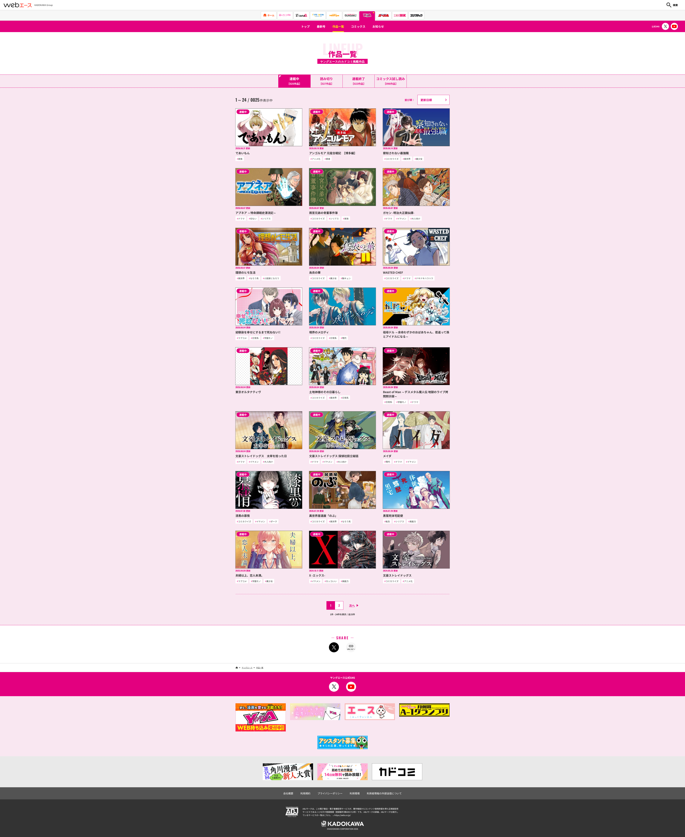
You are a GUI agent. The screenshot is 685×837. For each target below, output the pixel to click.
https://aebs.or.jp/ (342, 815)
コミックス (358, 26)
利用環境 (355, 793)
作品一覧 (338, 26)
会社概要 (288, 793)
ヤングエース (247, 667)
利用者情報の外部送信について (384, 793)
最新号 (321, 26)
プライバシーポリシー (330, 793)
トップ (305, 26)
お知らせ (378, 26)
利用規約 (305, 793)
